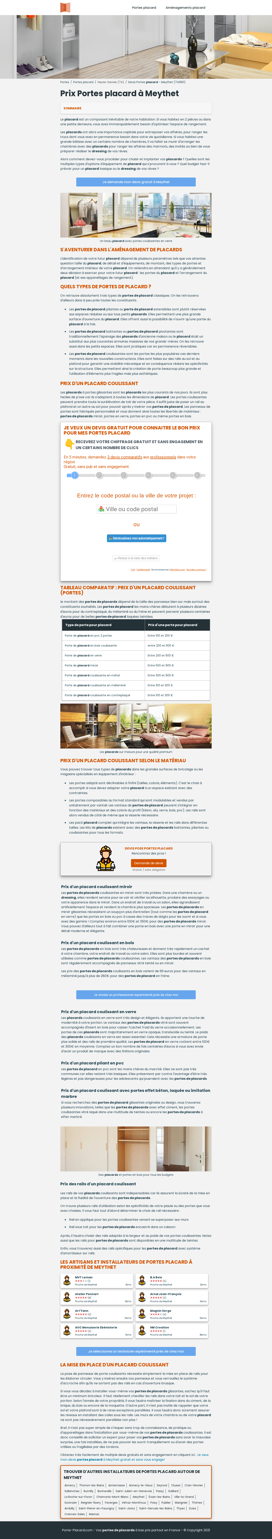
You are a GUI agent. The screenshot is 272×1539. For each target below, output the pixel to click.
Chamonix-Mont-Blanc (112, 1497)
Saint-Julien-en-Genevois (134, 1491)
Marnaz (94, 1514)
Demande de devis (148, 863)
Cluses (175, 1485)
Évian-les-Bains (159, 1497)
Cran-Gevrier (194, 1485)
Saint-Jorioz (126, 1508)
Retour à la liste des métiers (137, 558)
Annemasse (116, 1485)
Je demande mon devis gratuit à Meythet (136, 182)
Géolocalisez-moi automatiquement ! (138, 538)
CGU (133, 570)
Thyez (180, 1508)
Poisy (153, 1503)
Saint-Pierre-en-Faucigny (96, 1508)
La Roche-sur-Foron (78, 1497)
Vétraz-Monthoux (134, 1503)
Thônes (197, 1503)
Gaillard (173, 1491)
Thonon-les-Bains (91, 1485)
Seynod (162, 1485)
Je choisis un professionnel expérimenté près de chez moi (136, 995)
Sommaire (72, 108)
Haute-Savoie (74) (111, 82)
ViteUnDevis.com (177, 570)
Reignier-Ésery (91, 1503)
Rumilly (88, 1491)
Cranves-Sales (75, 1514)
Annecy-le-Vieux (141, 1485)
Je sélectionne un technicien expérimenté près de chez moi (136, 1351)
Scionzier (71, 1503)
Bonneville (105, 1491)
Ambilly (69, 1508)
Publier (166, 1503)
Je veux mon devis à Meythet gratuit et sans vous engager (134, 1457)
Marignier (181, 1503)
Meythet (139, 1497)
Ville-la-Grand (184, 1497)
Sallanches (72, 1491)
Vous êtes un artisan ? (196, 570)
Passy (160, 1491)
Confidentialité (143, 570)
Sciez (192, 1508)
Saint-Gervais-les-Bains (155, 1508)
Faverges (111, 1503)
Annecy (70, 1485)
